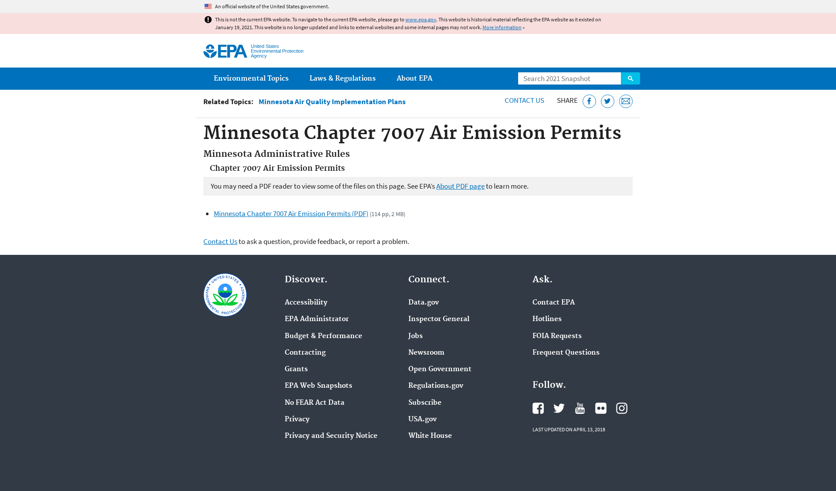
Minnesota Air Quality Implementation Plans (332, 101)
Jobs (415, 336)
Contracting (305, 353)
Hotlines (547, 319)
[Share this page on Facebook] (589, 101)
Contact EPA (554, 303)
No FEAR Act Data (314, 403)
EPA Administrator (317, 319)
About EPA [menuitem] (414, 78)
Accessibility (306, 303)
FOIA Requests (557, 336)
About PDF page (460, 186)
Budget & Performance (323, 336)
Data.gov (423, 303)
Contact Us (524, 100)
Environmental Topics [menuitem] (251, 78)
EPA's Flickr (601, 408)
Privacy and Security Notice (331, 436)
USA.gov (422, 419)
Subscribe (425, 403)
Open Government (440, 369)
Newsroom (426, 353)
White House (430, 436)
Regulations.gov (435, 386)
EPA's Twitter (559, 408)
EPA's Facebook (538, 408)
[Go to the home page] (225, 51)
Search (630, 78)
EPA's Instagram (621, 408)
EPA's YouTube (580, 408)
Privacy (297, 419)
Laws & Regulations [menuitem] (343, 78)
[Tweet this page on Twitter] (607, 101)
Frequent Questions (566, 353)
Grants (296, 369)
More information (502, 27)
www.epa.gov (420, 19)
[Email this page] (626, 101)
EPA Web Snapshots (318, 386)
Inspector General (438, 319)
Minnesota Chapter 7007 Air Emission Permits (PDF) (291, 213)
